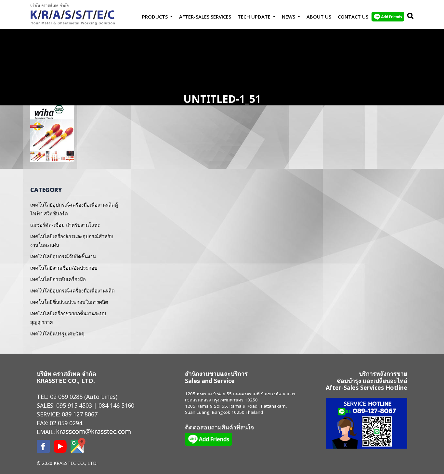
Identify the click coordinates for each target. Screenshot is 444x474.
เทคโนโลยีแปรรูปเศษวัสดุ (57, 333)
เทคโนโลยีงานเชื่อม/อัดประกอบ (64, 267)
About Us (319, 16)
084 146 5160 (116, 405)
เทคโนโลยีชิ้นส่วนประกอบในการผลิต (69, 302)
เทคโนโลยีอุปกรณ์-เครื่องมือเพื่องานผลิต (72, 290)
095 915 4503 (74, 405)
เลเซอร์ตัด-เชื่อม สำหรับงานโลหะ (65, 225)
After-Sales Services (205, 16)
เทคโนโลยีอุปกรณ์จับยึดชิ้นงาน (63, 256)
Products (155, 16)
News (288, 16)
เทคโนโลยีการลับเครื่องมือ (58, 279)
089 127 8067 (80, 414)
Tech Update (254, 16)
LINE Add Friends (388, 16)
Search (409, 16)
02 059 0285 (66, 396)
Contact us (353, 16)
